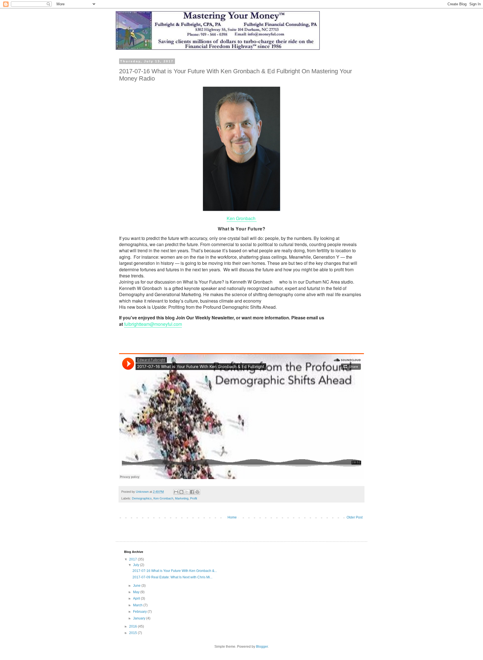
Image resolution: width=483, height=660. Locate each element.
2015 (133, 633)
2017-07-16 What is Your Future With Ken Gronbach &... (174, 571)
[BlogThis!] (181, 492)
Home (232, 517)
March (138, 605)
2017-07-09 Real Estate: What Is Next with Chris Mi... (172, 577)
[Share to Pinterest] (197, 492)
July (136, 565)
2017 (133, 559)
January (139, 618)
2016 (133, 626)
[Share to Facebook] (192, 492)
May (136, 592)
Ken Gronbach (242, 218)
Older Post (355, 517)
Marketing (181, 498)
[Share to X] (187, 492)
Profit (193, 498)
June (137, 586)
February (140, 612)
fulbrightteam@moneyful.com (153, 324)
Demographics (142, 498)
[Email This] (176, 492)
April (137, 598)
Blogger (262, 647)
